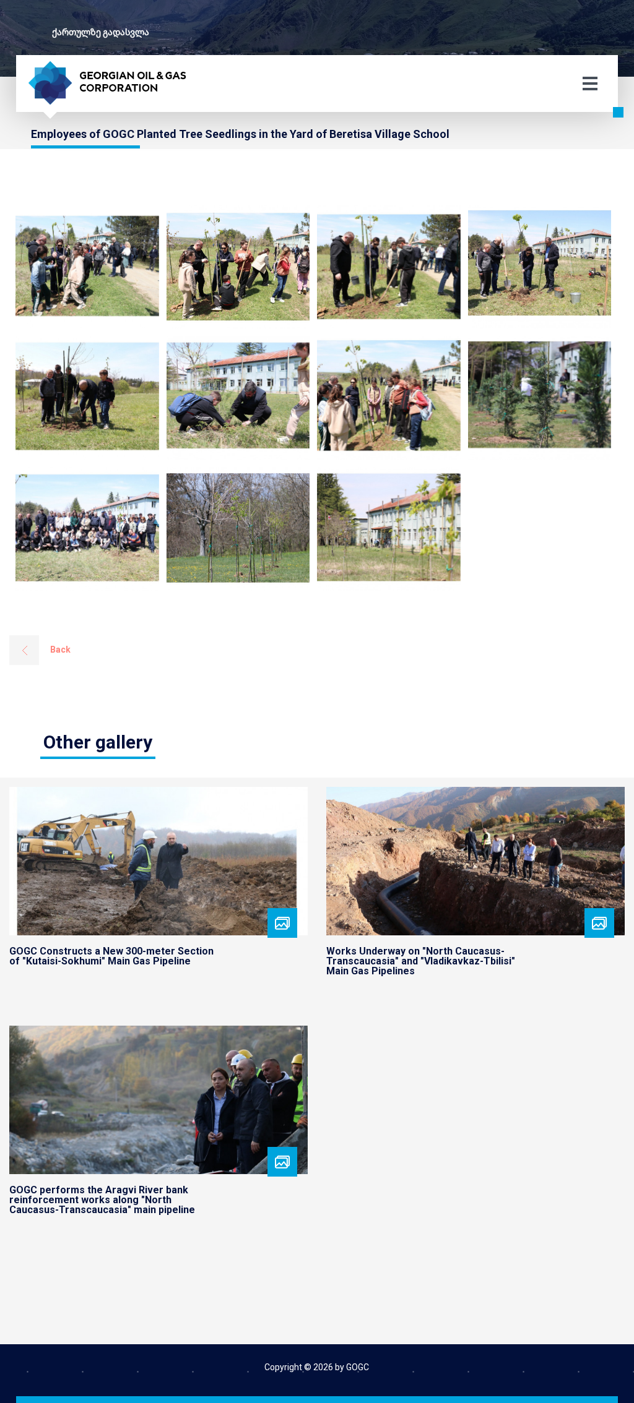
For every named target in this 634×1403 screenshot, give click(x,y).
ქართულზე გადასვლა (100, 32)
